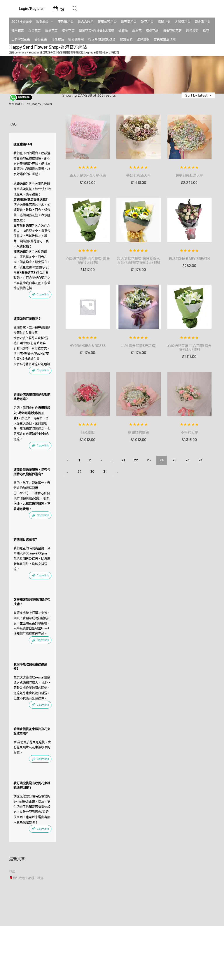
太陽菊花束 (183, 22)
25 (175, 460)
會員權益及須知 (165, 39)
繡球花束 (164, 22)
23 (149, 460)
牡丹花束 (17, 30)
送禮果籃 (192, 30)
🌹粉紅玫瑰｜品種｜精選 (26, 878)
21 (123, 460)
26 (187, 460)
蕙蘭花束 (51, 30)
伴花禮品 (57, 39)
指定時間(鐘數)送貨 (102, 39)
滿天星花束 (129, 22)
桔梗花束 (68, 30)
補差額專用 (76, 39)
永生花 (137, 30)
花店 (12, 871)
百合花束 (34, 30)
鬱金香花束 (202, 22)
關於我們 (126, 39)
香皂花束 (41, 39)
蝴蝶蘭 (123, 30)
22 (136, 460)
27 (200, 460)
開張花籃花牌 (172, 30)
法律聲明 (143, 39)
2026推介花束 (21, 22)
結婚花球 (152, 30)
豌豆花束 (147, 22)
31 (105, 472)
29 (79, 472)
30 (92, 472)
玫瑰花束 (42, 22)
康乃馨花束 (66, 22)
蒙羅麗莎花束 (107, 22)
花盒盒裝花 (85, 22)
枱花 (206, 30)
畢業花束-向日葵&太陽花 (96, 30)
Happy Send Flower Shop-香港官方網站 (48, 47)
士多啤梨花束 (20, 39)
